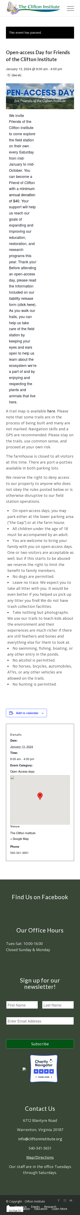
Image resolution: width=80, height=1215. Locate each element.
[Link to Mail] (71, 1200)
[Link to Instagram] (65, 1200)
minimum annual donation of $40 (22, 194)
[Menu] (68, 8)
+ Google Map (19, 839)
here (51, 411)
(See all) (16, 75)
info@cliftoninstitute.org (40, 1138)
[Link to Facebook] (59, 1200)
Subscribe (40, 1043)
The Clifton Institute (22, 833)
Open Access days (22, 771)
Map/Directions (40, 1157)
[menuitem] (8, 1207)
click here (26, 304)
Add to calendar (27, 713)
